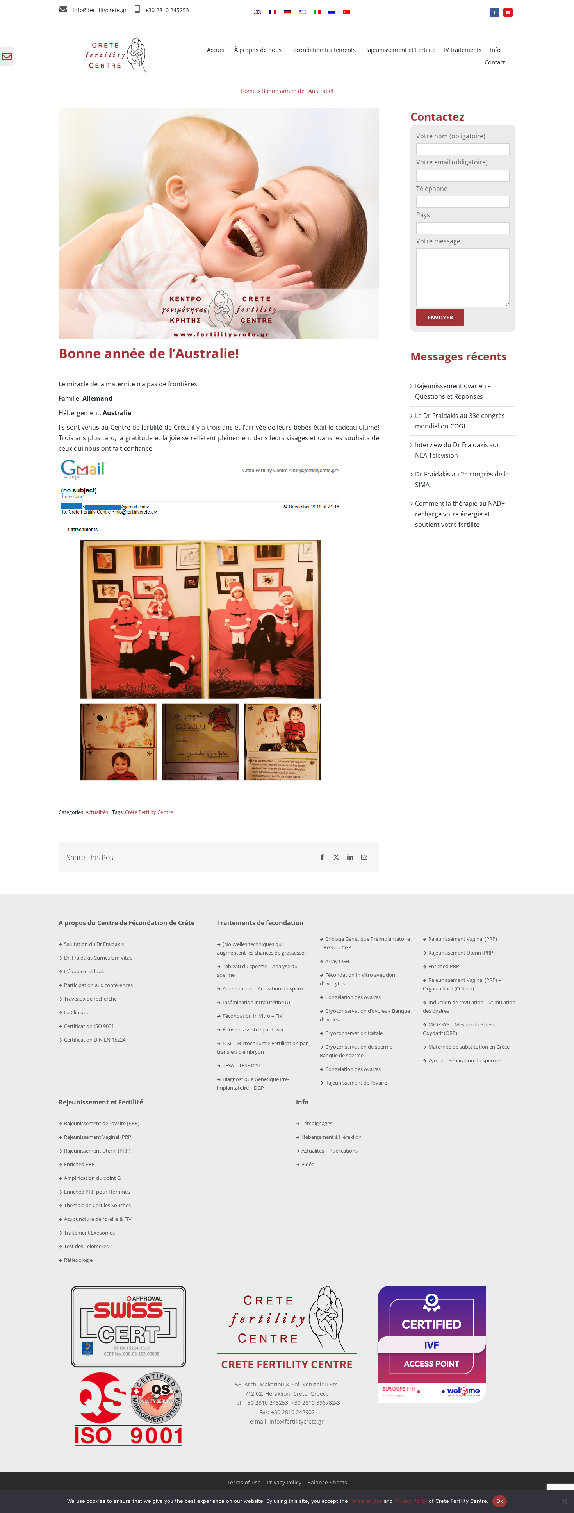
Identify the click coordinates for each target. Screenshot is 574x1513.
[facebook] (494, 12)
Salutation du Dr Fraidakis (94, 943)
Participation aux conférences (98, 984)
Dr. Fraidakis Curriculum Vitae (98, 957)
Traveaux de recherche (90, 998)
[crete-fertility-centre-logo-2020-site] (115, 40)
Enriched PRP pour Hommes (97, 1191)
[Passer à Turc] (346, 12)
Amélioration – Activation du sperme (265, 988)
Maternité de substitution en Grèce (469, 1046)
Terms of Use (365, 1501)
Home (248, 91)
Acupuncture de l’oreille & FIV (98, 1218)
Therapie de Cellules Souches (97, 1205)
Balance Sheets (327, 1482)
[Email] (364, 857)
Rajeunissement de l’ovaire (356, 1082)
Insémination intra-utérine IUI (257, 1002)
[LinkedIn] (350, 857)
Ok (499, 1501)
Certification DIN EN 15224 (94, 1039)
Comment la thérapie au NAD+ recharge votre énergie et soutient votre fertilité (460, 514)
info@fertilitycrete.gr (100, 10)
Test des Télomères (86, 1246)
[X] (336, 857)
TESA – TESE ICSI (241, 1065)
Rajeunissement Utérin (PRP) (461, 952)
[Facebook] (322, 857)
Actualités (97, 811)
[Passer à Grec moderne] (302, 12)
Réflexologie (78, 1259)
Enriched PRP (443, 966)
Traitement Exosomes (89, 1232)
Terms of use (244, 1482)
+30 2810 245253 (167, 10)
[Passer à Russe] (331, 12)
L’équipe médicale (84, 971)
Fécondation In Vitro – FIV (253, 1015)
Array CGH (337, 961)
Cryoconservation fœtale (354, 1033)
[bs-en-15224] (128, 1289)
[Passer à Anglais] (257, 12)
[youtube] (508, 12)
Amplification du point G (92, 1177)
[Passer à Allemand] (287, 12)
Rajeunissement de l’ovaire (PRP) (101, 1123)
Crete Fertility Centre (149, 811)
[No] (564, 1501)
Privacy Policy (284, 1482)
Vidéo (308, 1164)
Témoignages (316, 1123)
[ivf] (431, 1289)
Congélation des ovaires (353, 997)
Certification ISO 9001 (89, 1025)
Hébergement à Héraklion (331, 1136)
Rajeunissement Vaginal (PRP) (462, 938)
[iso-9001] (128, 1372)
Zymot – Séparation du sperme (464, 1060)
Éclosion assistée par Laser (253, 1029)
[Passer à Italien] (317, 12)
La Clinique (76, 1012)
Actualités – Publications (329, 1150)
